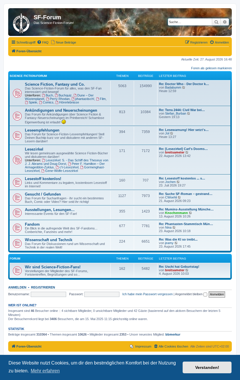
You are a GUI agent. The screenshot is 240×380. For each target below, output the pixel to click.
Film (103, 99)
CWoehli (171, 197)
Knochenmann (176, 213)
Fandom (32, 224)
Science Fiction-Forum (28, 75)
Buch (49, 95)
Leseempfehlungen (42, 130)
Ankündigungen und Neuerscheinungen (61, 110)
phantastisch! (84, 99)
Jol (167, 133)
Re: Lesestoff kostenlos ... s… (182, 178)
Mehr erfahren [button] (45, 370)
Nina (168, 227)
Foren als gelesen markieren (211, 68)
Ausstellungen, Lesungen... (50, 210)
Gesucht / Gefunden (43, 194)
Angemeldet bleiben (189, 294)
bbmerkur (172, 334)
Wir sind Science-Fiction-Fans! (52, 267)
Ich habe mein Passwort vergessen (147, 294)
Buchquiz (65, 95)
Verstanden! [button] (207, 367)
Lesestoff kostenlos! (43, 179)
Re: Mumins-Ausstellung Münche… (186, 209)
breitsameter (174, 152)
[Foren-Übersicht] (22, 22)
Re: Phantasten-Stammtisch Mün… (186, 224)
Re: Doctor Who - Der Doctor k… (184, 84)
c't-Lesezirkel (68, 167)
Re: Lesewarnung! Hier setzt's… (184, 130)
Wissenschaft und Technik (48, 240)
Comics (48, 102)
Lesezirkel (34, 149)
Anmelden (17, 287)
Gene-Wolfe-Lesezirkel (61, 170)
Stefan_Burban (175, 113)
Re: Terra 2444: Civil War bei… (182, 110)
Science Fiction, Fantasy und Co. (55, 84)
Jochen (170, 182)
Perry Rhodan (60, 99)
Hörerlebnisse (69, 102)
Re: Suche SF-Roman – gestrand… (185, 194)
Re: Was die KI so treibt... (178, 239)
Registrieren (43, 287)
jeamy (169, 243)
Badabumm (173, 87)
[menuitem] (43, 42)
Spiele (33, 102)
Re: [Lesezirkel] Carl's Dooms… (183, 149)
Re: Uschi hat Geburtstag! (179, 266)
